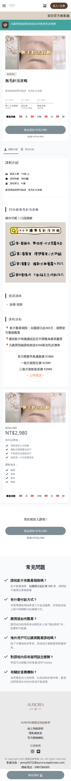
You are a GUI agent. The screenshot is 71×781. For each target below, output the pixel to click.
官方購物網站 (35, 737)
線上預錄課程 (35, 728)
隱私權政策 (35, 733)
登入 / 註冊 (59, 5)
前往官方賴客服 (48, 16)
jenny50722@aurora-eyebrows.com (42, 762)
